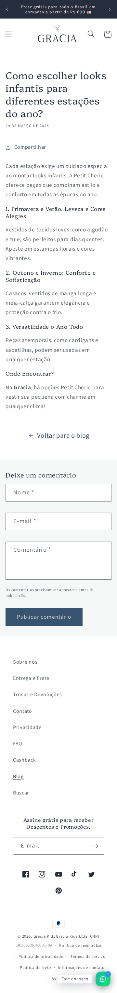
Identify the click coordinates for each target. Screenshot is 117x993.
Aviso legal (62, 979)
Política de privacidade (41, 956)
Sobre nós (25, 662)
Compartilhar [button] (30, 147)
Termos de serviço (88, 956)
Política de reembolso (80, 945)
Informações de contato (81, 968)
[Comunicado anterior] (7, 9)
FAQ (17, 743)
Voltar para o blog (63, 435)
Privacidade (27, 727)
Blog (18, 776)
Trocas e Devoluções (37, 694)
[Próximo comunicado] (110, 9)
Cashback (24, 760)
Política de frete (35, 968)
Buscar (21, 792)
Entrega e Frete (31, 678)
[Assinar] (95, 846)
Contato (22, 711)
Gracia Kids (44, 936)
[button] (8, 34)
